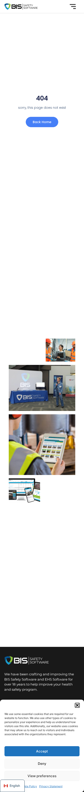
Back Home (42, 122)
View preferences (42, 776)
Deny (42, 763)
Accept (42, 751)
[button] (77, 705)
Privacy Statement (50, 786)
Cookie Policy (28, 786)
